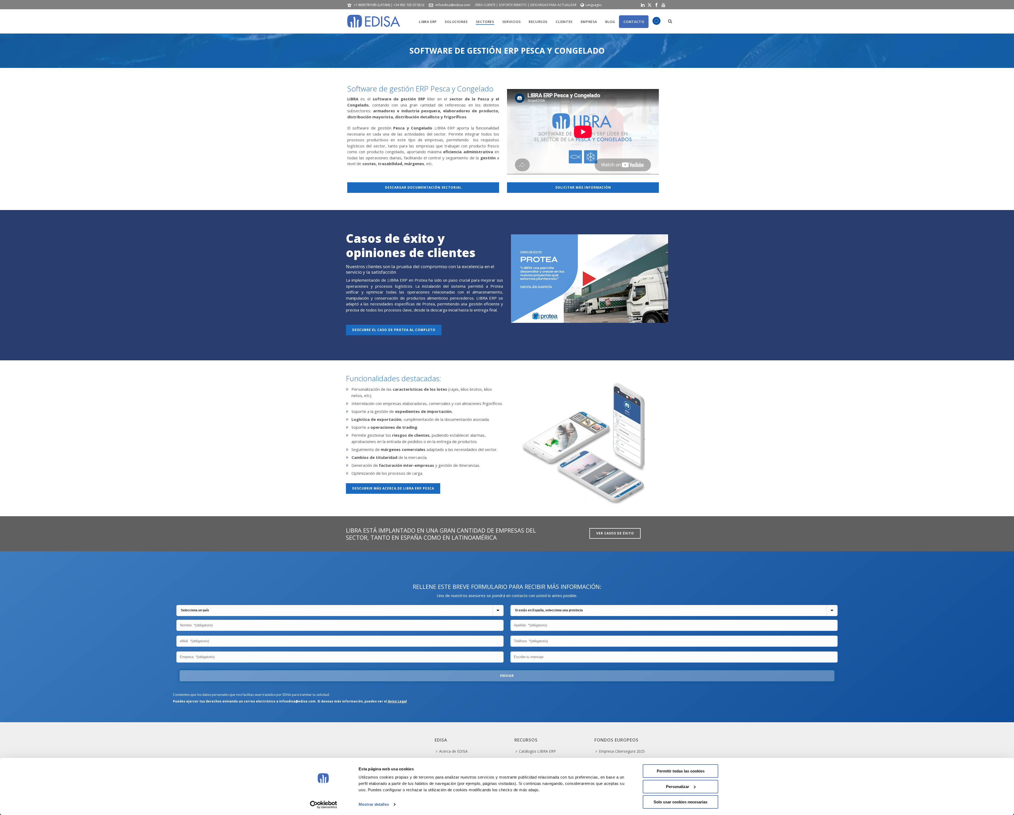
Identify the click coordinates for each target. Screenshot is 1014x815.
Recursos (538, 21)
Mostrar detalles (374, 804)
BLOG (610, 21)
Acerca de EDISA (453, 751)
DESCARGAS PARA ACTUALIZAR (553, 5)
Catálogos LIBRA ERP (537, 751)
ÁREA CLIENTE (485, 5)
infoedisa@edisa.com (452, 4)
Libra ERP (427, 21)
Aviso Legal (397, 701)
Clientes (564, 21)
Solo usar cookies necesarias (680, 802)
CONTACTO (633, 21)
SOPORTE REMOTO (513, 5)
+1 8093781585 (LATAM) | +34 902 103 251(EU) (389, 4)
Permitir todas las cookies (681, 771)
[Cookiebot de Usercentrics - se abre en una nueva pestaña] (324, 805)
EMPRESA (589, 21)
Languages (593, 5)
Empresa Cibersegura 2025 (622, 751)
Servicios (511, 21)
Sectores (485, 21)
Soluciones (456, 21)
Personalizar (677, 786)
